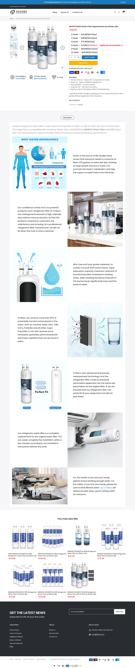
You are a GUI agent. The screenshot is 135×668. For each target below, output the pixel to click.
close (13, 2)
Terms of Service (15, 633)
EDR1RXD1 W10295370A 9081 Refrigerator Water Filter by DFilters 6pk (22, 593)
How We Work (54, 633)
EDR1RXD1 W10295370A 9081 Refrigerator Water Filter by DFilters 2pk (82, 552)
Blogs (11, 647)
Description (67, 118)
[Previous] (22, 48)
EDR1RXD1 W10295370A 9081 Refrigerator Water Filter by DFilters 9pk (52, 593)
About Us (65, 12)
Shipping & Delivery (16, 637)
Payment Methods (16, 643)
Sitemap (18, 659)
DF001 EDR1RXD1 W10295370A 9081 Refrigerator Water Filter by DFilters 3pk (22, 555)
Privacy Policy (14, 630)
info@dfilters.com (98, 634)
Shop (55, 12)
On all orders (20, 78)
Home (12, 18)
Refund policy (41, 659)
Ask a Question (74, 100)
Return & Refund (15, 640)
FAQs (11, 659)
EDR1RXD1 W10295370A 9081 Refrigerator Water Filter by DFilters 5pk (111, 555)
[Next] (63, 48)
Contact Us (77, 12)
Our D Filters (106, 487)
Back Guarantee (40, 78)
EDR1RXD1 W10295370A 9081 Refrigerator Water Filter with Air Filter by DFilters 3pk (82, 593)
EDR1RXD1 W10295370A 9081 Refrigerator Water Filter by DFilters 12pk (52, 555)
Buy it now (83, 63)
